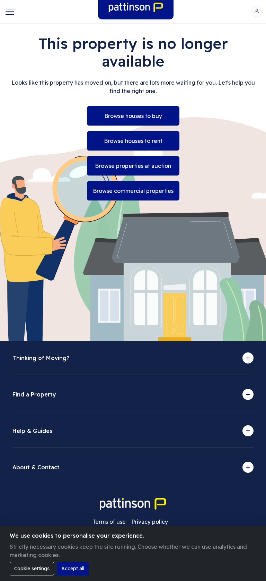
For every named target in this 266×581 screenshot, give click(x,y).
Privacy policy (149, 521)
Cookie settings (32, 568)
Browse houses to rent (133, 140)
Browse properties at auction (133, 165)
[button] (256, 12)
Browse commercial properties (133, 190)
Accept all (72, 568)
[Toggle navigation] (9, 11)
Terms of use (109, 521)
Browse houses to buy (133, 115)
